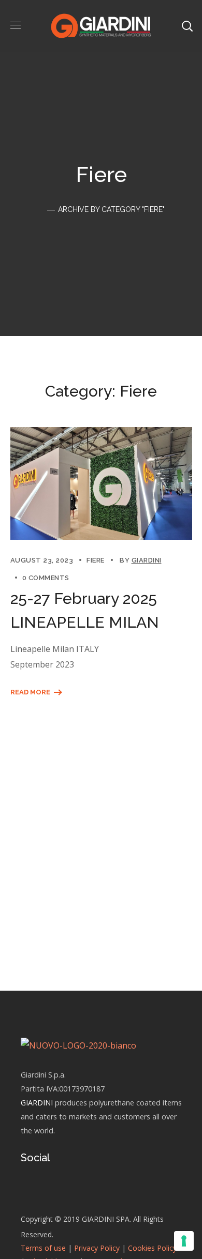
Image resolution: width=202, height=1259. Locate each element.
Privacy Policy (97, 1248)
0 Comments (45, 578)
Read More (30, 692)
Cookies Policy (152, 1248)
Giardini (147, 560)
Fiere (95, 560)
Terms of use (43, 1248)
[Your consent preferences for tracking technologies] (184, 1241)
